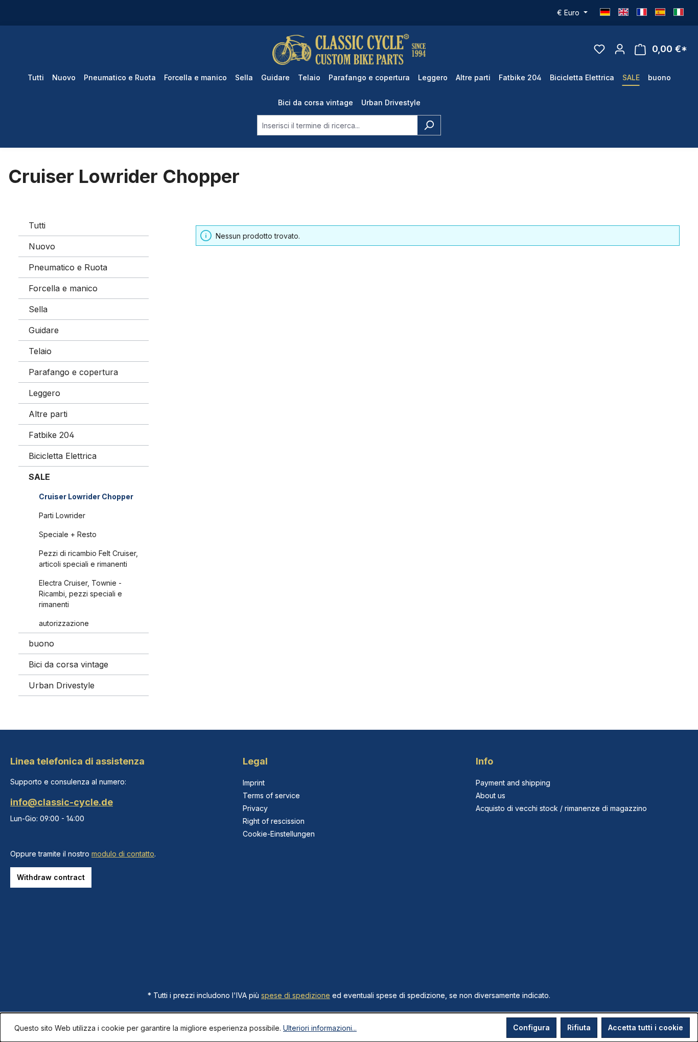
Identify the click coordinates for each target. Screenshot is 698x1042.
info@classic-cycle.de (61, 802)
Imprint (254, 782)
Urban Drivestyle (62, 685)
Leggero (44, 393)
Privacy (255, 808)
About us (490, 795)
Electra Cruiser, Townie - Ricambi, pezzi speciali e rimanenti (80, 593)
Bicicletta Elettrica (63, 456)
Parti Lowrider (62, 515)
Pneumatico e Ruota (68, 267)
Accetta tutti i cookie (645, 1027)
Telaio (40, 351)
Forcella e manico (63, 288)
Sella (38, 309)
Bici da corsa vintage (68, 664)
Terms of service (271, 795)
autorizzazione (64, 623)
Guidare (44, 330)
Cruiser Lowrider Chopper (86, 496)
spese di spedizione (295, 995)
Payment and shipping (513, 782)
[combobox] (337, 125)
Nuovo (42, 246)
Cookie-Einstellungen (279, 833)
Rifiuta (579, 1027)
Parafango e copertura (73, 372)
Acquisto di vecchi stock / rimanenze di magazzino (561, 808)
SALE (39, 477)
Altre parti (48, 414)
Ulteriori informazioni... (320, 1028)
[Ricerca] (429, 125)
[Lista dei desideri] (599, 49)
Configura (531, 1027)
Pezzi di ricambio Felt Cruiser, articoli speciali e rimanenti (88, 558)
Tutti (37, 225)
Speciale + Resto (68, 534)
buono (41, 643)
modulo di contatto (122, 853)
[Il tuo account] (620, 49)
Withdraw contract (51, 877)
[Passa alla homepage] (349, 49)
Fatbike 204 (52, 435)
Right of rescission (274, 821)
